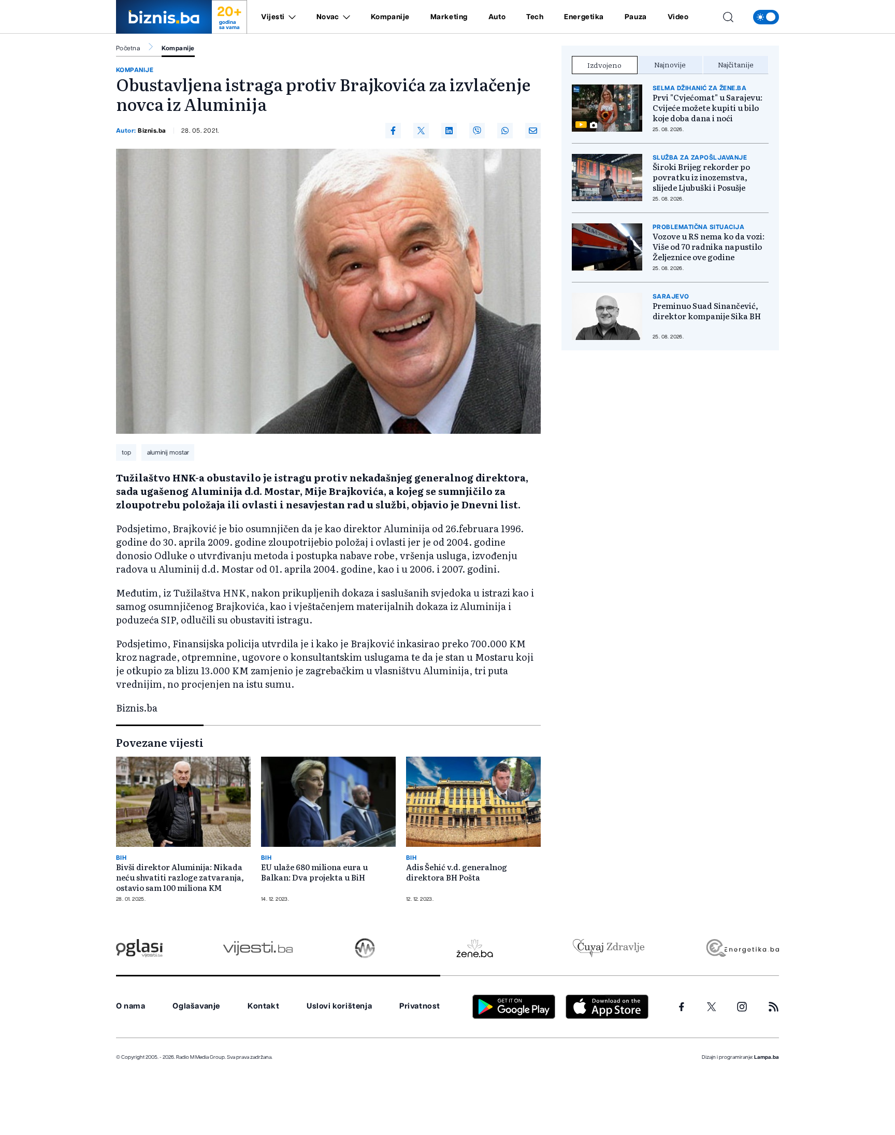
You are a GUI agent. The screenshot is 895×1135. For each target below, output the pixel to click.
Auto (497, 17)
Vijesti (273, 17)
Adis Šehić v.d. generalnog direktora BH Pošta (456, 872)
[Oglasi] (139, 948)
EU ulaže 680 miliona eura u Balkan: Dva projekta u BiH (314, 872)
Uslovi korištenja (339, 1006)
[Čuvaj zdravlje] (608, 948)
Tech (534, 17)
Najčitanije (736, 64)
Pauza (636, 17)
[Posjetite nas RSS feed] (773, 1006)
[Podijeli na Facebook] (393, 130)
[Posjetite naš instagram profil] (742, 1006)
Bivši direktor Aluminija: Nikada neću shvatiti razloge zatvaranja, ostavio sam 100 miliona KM (180, 877)
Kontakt (263, 1006)
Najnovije (670, 64)
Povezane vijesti (160, 742)
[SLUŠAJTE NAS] (365, 948)
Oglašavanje (196, 1006)
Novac (327, 17)
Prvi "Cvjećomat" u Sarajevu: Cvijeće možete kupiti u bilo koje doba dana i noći (707, 107)
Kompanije (390, 17)
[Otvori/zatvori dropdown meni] (290, 17)
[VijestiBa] (258, 948)
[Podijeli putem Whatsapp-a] (505, 130)
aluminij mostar (168, 452)
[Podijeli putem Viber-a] (477, 130)
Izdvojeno (604, 65)
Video (678, 17)
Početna (128, 48)
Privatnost (419, 1006)
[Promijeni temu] (766, 17)
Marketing (449, 17)
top (126, 452)
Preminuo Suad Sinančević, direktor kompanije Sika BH (707, 311)
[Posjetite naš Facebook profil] (681, 1007)
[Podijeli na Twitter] (421, 130)
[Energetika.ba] (742, 948)
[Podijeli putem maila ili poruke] (533, 130)
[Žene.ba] (474, 948)
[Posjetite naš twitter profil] (711, 1007)
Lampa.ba (766, 1057)
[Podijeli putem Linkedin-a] (449, 130)
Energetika (584, 17)
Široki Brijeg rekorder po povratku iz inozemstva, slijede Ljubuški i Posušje (701, 177)
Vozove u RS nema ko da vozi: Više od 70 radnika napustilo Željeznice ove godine (708, 246)
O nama (131, 1006)
